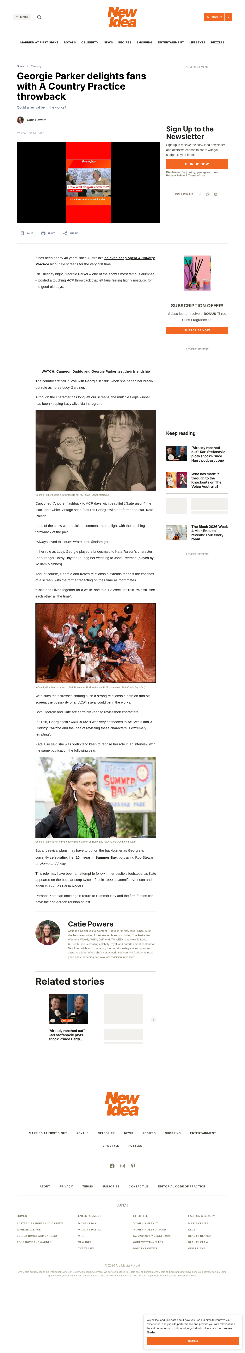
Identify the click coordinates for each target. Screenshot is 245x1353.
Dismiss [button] (193, 1340)
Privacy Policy (183, 120)
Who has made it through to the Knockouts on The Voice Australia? (206, 484)
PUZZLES (218, 42)
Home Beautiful (29, 1234)
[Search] (39, 17)
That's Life (86, 1252)
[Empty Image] (176, 510)
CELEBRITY (89, 42)
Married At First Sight (39, 42)
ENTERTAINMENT (171, 42)
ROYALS (70, 42)
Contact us (139, 1191)
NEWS (108, 42)
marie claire (198, 1227)
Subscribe (110, 1191)
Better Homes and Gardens (37, 1240)
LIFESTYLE (197, 42)
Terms (87, 1191)
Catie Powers (36, 120)
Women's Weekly (145, 1227)
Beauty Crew (198, 1246)
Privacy (66, 1191)
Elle (191, 1234)
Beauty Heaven (199, 1240)
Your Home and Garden (34, 1246)
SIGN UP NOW (201, 109)
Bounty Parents (145, 1252)
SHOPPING (145, 42)
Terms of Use (204, 120)
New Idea (85, 1246)
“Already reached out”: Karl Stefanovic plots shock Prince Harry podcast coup (67, 1039)
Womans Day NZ (89, 1234)
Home (20, 66)
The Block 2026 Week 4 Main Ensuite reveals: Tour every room (209, 537)
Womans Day (87, 1227)
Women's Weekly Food (149, 1234)
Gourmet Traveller (148, 1246)
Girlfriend (196, 1252)
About (45, 1191)
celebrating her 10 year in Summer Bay (83, 862)
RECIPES (125, 42)
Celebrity (36, 66)
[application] (92, 184)
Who (81, 1240)
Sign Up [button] (216, 17)
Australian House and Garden (40, 1227)
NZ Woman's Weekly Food (152, 1240)
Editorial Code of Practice (181, 1191)
